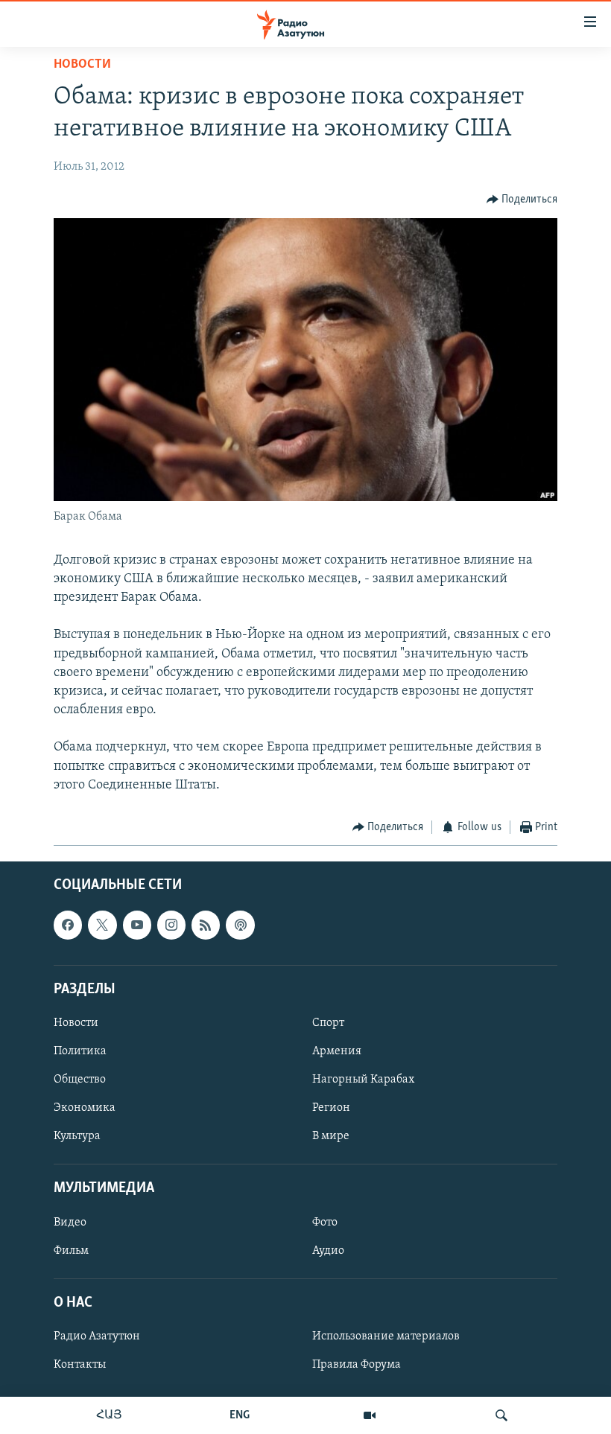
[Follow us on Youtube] (137, 925)
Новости (82, 64)
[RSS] (205, 925)
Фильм (71, 1250)
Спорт (328, 1022)
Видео (70, 1222)
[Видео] (369, 1415)
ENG (239, 1415)
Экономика (84, 1108)
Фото (325, 1222)
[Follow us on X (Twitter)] (102, 925)
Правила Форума (356, 1365)
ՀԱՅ (109, 1415)
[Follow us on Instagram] (171, 925)
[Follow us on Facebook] (68, 925)
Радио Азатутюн (97, 1336)
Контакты (80, 1365)
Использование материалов (386, 1336)
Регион (331, 1108)
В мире (330, 1136)
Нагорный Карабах (363, 1080)
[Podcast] (240, 925)
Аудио (328, 1250)
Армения (336, 1051)
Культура (77, 1136)
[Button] (522, 199)
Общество (80, 1080)
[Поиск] (501, 1415)
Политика (80, 1051)
